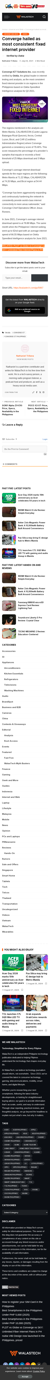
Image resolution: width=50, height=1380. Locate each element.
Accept (25, 1376)
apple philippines (11, 1133)
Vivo (26, 1189)
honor (7, 1152)
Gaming (6, 774)
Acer (6, 1130)
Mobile (5, 819)
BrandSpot (7, 701)
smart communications (14, 1182)
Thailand (6, 898)
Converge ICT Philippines (15, 336)
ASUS (25, 1133)
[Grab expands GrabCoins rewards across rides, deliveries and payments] (37, 1003)
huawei (37, 1152)
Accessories (9, 651)
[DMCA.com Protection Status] (10, 1287)
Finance (6, 769)
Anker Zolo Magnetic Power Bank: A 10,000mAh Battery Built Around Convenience (31, 525)
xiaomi (25, 1193)
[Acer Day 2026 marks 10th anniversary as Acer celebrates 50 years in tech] (9, 498)
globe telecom (30, 1145)
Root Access (11, 741)
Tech (4, 887)
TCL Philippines (10, 1186)
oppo (6, 1167)
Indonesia (7, 791)
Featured (7, 752)
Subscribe (40, 278)
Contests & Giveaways (14, 724)
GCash (7, 1145)
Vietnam (6, 920)
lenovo (27, 1159)
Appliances (8, 662)
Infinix (27, 1156)
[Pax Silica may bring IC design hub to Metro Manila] (9, 540)
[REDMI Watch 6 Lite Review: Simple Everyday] (9, 512)
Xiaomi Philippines (11, 1197)
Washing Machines (14, 690)
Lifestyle (6, 808)
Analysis (8, 735)
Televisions (10, 684)
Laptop (5, 802)
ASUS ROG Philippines (25, 1137)
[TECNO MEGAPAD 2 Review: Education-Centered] (9, 633)
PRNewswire (8, 842)
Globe (16, 1145)
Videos (6, 915)
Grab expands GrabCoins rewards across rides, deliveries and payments (36, 1020)
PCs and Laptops (11, 836)
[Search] (44, 17)
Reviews (6, 847)
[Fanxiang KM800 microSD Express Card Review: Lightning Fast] (9, 605)
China (5, 718)
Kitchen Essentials (13, 673)
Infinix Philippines (12, 1159)
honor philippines (22, 1152)
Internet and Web (16, 29)
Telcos (5, 892)
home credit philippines (29, 1148)
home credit (9, 1148)
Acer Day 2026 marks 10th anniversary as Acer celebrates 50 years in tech (31, 498)
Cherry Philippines (12, 1141)
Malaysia (6, 814)
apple (33, 1130)
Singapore (7, 870)
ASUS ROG (8, 1137)
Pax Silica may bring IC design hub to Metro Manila (36, 976)
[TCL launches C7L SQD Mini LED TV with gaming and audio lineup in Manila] (9, 553)
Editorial (6, 729)
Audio (5, 696)
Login (45, 439)
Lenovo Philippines (12, 1163)
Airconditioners (12, 668)
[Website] (33, 392)
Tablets (6, 881)
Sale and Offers (10, 864)
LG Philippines (36, 1163)
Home (4, 29)
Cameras (7, 713)
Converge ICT (19, 332)
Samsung (28, 1171)
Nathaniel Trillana (9, 61)
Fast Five (9, 758)
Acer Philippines (19, 1130)
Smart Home (8, 875)
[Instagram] (43, 392)
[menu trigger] (7, 17)
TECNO (24, 1186)
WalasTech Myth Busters (17, 763)
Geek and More (10, 780)
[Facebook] (36, 392)
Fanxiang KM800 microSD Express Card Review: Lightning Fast (31, 605)
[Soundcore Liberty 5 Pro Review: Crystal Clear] (9, 619)
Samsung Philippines (13, 1174)
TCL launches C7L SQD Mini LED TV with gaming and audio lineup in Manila (33, 553)
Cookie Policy (39, 1371)
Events (5, 746)
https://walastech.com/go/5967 (28, 287)
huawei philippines (12, 1156)
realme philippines (12, 1171)
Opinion (6, 830)
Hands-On (9, 853)
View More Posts (25, 359)
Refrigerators (11, 679)
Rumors (6, 859)
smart (27, 1178)
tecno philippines (11, 1189)
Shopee (29, 1174)
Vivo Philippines (11, 1193)
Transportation (10, 903)
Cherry (41, 1137)
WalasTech (7, 926)
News (25, 34)
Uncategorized (10, 909)
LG (25, 1163)
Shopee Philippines (12, 1178)
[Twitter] (40, 392)
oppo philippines (19, 1167)
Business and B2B (11, 707)
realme (34, 1167)
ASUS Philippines (38, 1133)
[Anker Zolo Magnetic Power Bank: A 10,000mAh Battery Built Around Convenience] (9, 526)
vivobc (35, 1189)
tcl (30, 1182)
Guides (6, 786)
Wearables (7, 931)
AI (3, 656)
